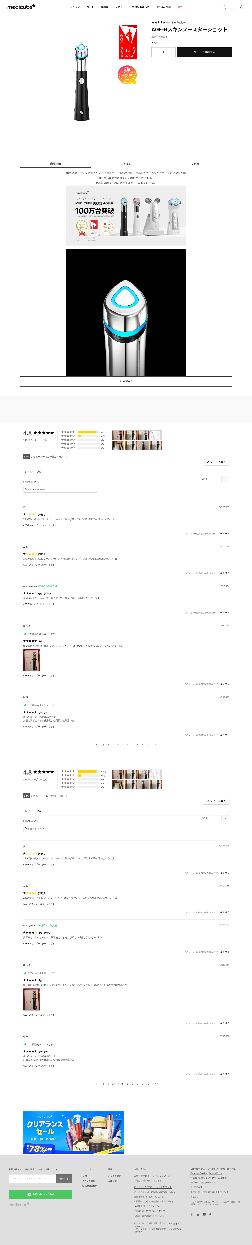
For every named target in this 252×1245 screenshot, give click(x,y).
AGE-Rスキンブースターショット (39, 525)
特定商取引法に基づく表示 (203, 1177)
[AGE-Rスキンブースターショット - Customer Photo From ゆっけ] (118, 435)
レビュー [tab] (29, 471)
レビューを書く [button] (217, 461)
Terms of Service (198, 1173)
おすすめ (126, 163)
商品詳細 (55, 163)
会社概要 (222, 1177)
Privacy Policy (215, 1173)
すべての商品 (88, 1181)
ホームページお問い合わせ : (153, 1187)
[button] (224, 7)
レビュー (196, 163)
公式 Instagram (89, 1186)
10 (148, 744)
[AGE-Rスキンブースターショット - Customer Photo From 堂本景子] (143, 445)
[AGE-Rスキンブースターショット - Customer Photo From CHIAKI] (131, 445)
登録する (63, 1178)
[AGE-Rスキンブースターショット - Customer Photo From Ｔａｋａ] (131, 435)
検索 (84, 1176)
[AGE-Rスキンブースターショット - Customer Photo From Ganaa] (156, 435)
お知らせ (112, 1181)
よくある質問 (114, 1176)
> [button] (155, 744)
